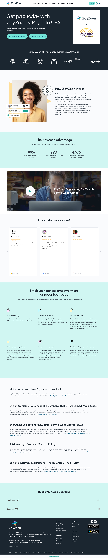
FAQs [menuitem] (73, 526)
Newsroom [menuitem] (75, 539)
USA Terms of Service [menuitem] (25, 552)
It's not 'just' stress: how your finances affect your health (58, 471)
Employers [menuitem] (59, 540)
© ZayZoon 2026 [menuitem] (13, 552)
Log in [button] (98, 3)
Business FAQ (12, 509)
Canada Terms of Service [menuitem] (50, 552)
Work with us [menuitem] (75, 536)
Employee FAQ (13, 500)
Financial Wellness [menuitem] (61, 530)
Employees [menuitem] (59, 538)
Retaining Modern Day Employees (47, 414)
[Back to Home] (14, 3)
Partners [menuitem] (58, 543)
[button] (30, 191)
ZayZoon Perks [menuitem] (60, 528)
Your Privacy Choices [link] (54, 556)
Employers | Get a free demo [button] (17, 36)
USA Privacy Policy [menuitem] (36, 552)
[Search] (86, 3)
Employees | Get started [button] (38, 36)
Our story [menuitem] (74, 534)
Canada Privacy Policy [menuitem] (63, 552)
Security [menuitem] (73, 552)
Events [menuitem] (74, 541)
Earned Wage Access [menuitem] (59, 524)
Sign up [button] (92, 3)
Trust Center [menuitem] (81, 552)
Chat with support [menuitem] (76, 524)
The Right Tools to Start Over (59, 396)
